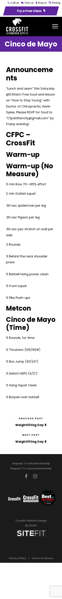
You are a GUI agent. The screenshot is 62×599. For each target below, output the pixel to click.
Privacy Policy (17, 558)
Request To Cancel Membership (31, 468)
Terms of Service (42, 558)
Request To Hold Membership (31, 463)
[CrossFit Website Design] (31, 533)
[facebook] (26, 476)
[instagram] (35, 476)
